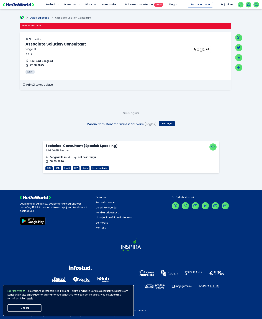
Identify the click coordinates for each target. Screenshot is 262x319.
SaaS (67, 168)
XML (58, 168)
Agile (85, 168)
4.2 (27, 54)
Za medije (102, 222)
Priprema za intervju (139, 4)
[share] (238, 67)
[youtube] (195, 205)
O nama (101, 197)
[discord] (215, 205)
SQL (49, 168)
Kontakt (101, 227)
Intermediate (100, 168)
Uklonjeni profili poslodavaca (114, 217)
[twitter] (238, 47)
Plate (88, 4)
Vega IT (30, 49)
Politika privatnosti (107, 212)
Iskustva (70, 4)
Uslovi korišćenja (106, 207)
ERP (76, 168)
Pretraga (167, 123)
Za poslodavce (200, 4)
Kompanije (109, 4)
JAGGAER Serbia (57, 150)
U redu (24, 308)
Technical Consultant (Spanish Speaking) (81, 145)
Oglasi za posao (39, 18)
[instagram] (185, 205)
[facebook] (238, 37)
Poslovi (50, 4)
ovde (30, 298)
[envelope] (225, 205)
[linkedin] (238, 57)
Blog (172, 4)
